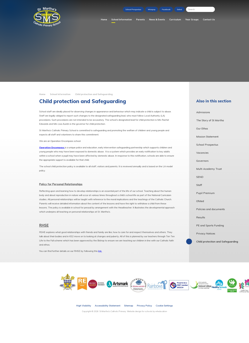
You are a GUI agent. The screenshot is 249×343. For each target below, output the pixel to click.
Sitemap (128, 305)
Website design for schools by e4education (147, 311)
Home (42, 94)
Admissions (203, 112)
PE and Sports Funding (210, 225)
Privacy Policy (144, 305)
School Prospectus (133, 9)
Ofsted (200, 201)
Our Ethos (202, 128)
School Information (60, 94)
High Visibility (83, 305)
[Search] (211, 9)
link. (100, 251)
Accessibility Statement (107, 305)
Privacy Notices (205, 233)
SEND (199, 177)
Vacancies (202, 152)
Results (200, 217)
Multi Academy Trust (209, 168)
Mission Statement (207, 136)
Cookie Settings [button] (164, 305)
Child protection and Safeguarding (94, 94)
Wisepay (151, 9)
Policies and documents (210, 209)
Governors (202, 160)
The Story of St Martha (210, 120)
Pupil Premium (205, 193)
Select (179, 9)
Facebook (166, 9)
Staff (199, 185)
